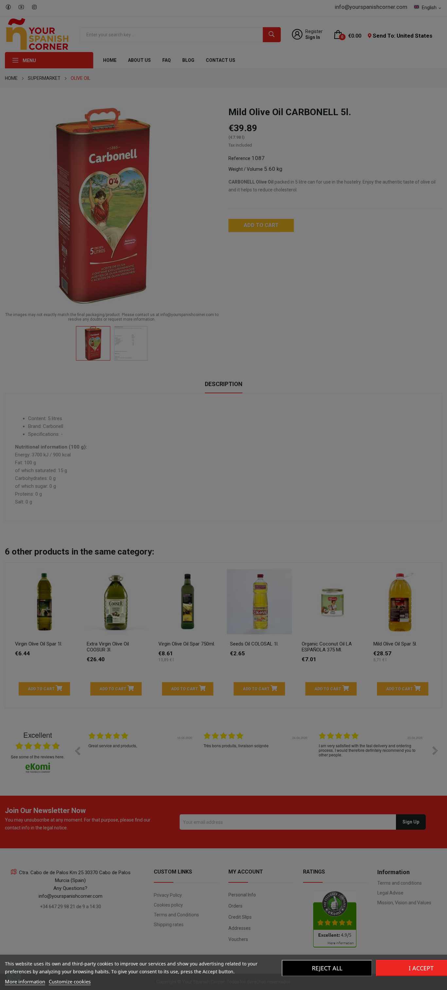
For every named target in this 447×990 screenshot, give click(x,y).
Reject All (327, 968)
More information (25, 981)
